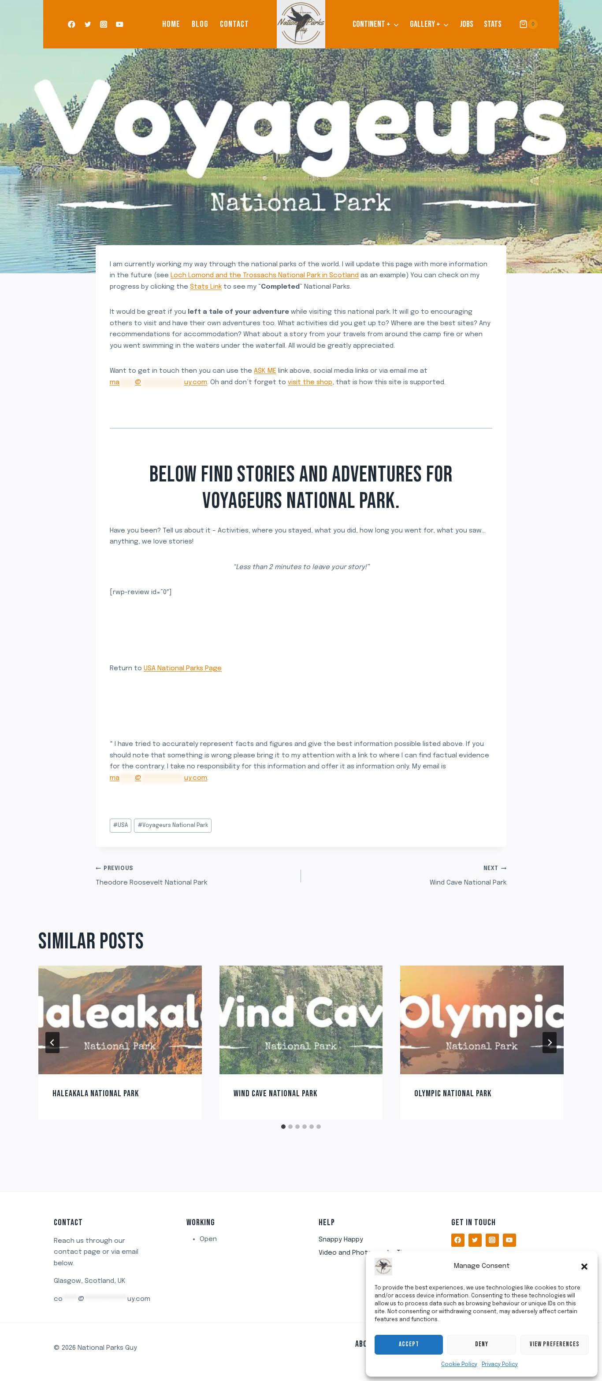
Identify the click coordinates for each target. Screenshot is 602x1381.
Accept (409, 1344)
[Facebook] (71, 24)
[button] (584, 1266)
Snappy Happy (341, 1239)
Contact (234, 24)
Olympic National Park (452, 1093)
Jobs (466, 24)
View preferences (555, 1344)
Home (171, 24)
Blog (200, 24)
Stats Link (206, 286)
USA (120, 825)
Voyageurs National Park (173, 825)
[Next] (550, 1042)
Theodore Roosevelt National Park (151, 876)
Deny (481, 1344)
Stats (493, 24)
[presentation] (120, 1020)
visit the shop (310, 382)
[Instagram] (104, 24)
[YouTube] (119, 24)
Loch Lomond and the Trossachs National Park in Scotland (265, 275)
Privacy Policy (500, 1364)
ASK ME (265, 371)
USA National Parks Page (183, 668)
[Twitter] (87, 24)
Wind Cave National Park (468, 876)
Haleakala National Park (95, 1093)
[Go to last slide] (52, 1042)
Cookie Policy (459, 1364)
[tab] (283, 1126)
